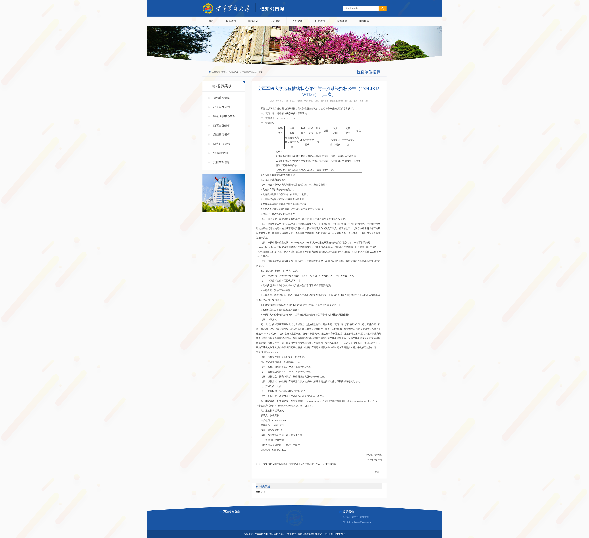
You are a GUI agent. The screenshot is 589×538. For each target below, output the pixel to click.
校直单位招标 (248, 72)
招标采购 (297, 21)
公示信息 (275, 21)
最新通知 (231, 21)
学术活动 (253, 21)
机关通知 (320, 21)
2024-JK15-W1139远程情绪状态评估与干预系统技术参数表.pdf (292, 464)
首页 (211, 21)
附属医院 (364, 21)
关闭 (377, 472)
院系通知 (342, 21)
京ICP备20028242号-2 (335, 534)
